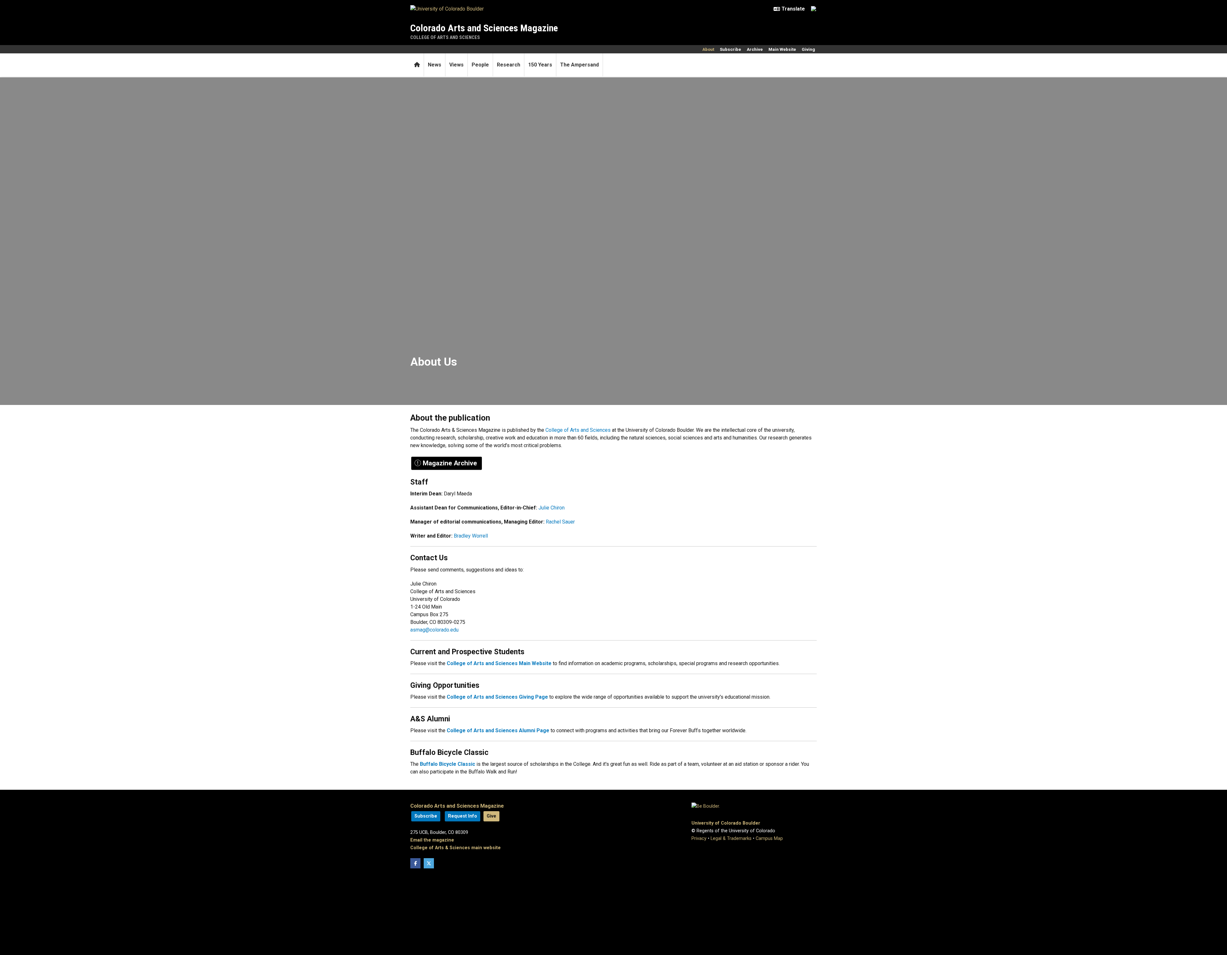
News (434, 65)
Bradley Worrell (471, 536)
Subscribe (730, 49)
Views (456, 65)
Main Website (782, 49)
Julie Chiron (551, 508)
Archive (755, 49)
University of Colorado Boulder (725, 823)
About (708, 49)
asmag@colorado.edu (434, 630)
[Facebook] (415, 863)
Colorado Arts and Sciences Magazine (484, 28)
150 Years (540, 65)
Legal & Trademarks (731, 838)
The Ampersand (579, 65)
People (480, 65)
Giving (808, 49)
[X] (429, 863)
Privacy (698, 838)
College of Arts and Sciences (445, 37)
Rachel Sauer (560, 522)
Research (508, 65)
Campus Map (769, 838)
